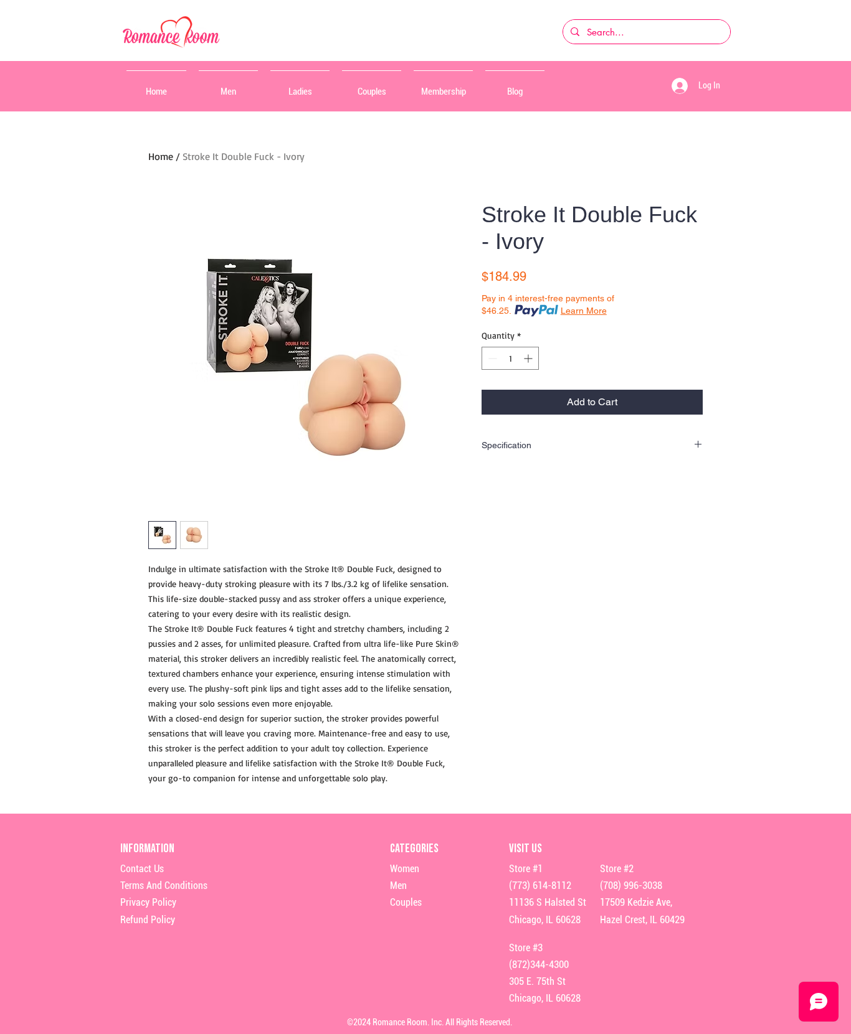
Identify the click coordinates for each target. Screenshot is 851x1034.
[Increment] (529, 358)
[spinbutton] (510, 358)
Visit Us (525, 848)
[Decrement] (491, 358)
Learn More (584, 311)
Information (148, 848)
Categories (414, 848)
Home (160, 156)
